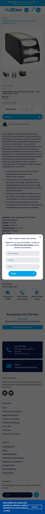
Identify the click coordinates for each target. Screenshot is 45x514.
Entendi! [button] (35, 507)
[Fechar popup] (40, 236)
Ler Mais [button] (6, 511)
